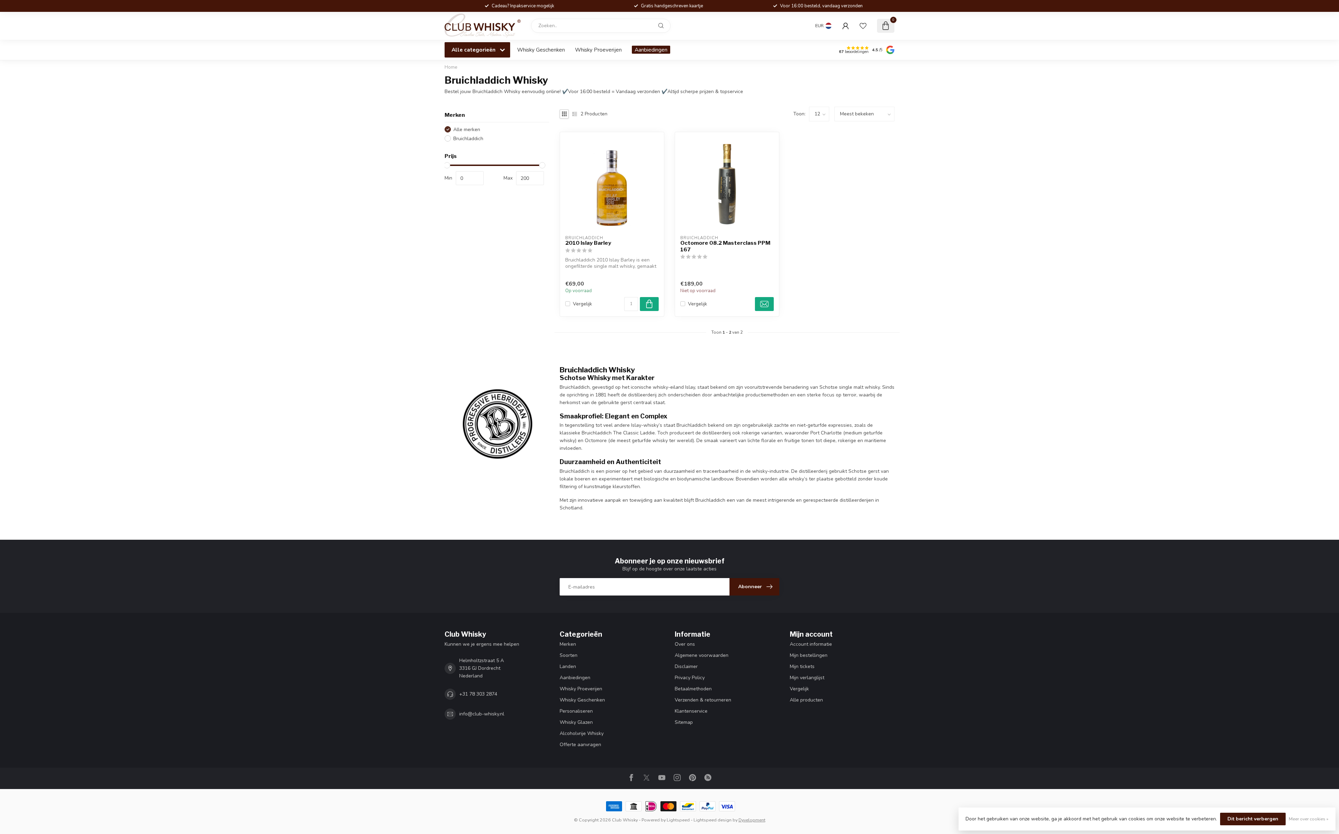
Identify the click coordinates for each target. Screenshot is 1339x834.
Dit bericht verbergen (1252, 819)
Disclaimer (686, 666)
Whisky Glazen (576, 722)
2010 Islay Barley (588, 243)
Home (451, 67)
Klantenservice (691, 711)
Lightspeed (678, 820)
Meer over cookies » (1309, 819)
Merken (568, 644)
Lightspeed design (713, 820)
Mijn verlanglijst (807, 677)
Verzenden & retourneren (703, 700)
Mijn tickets (802, 666)
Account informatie (811, 644)
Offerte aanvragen (580, 744)
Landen (568, 666)
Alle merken (466, 129)
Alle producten (806, 700)
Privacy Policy (690, 677)
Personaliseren (576, 711)
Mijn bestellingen (808, 655)
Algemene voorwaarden (701, 655)
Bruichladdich (468, 138)
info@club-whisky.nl (481, 714)
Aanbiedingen (651, 49)
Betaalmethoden (693, 688)
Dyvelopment (752, 820)
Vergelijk (582, 303)
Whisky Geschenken (541, 49)
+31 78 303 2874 (478, 694)
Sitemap (684, 722)
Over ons (685, 644)
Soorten (568, 655)
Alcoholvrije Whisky (582, 733)
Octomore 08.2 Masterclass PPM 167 (725, 246)
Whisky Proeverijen (598, 49)
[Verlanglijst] (863, 26)
